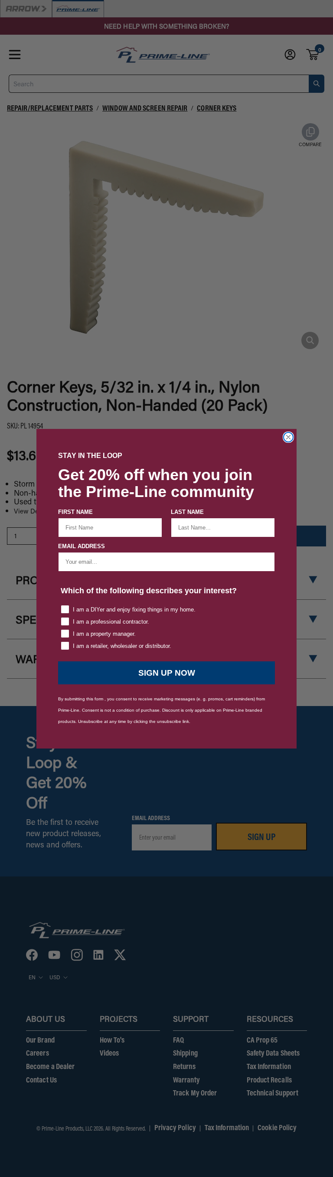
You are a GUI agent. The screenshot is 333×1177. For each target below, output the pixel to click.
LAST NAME (187, 512)
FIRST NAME (75, 512)
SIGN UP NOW (166, 672)
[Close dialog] (288, 437)
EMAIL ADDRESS (81, 546)
